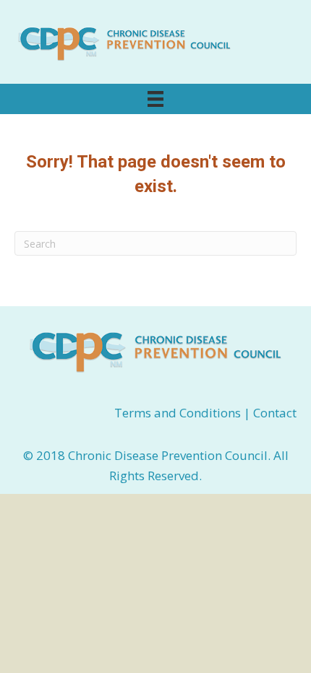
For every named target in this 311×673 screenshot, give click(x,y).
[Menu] (155, 99)
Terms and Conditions (179, 412)
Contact (275, 412)
